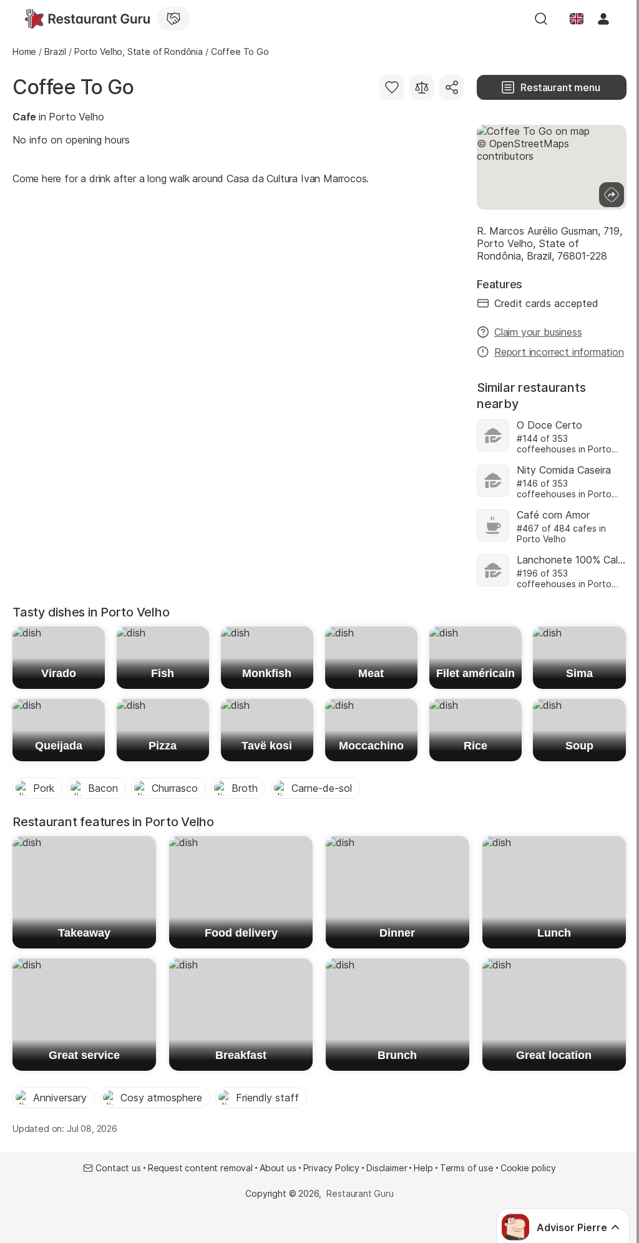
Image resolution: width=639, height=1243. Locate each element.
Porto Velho (76, 116)
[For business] (173, 18)
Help (423, 1168)
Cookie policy (528, 1168)
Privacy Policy (331, 1168)
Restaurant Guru (359, 1193)
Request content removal (200, 1168)
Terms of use (467, 1168)
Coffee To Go (73, 87)
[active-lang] (576, 18)
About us (278, 1168)
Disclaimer (386, 1168)
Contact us (117, 1168)
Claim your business (538, 332)
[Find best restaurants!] (87, 19)
